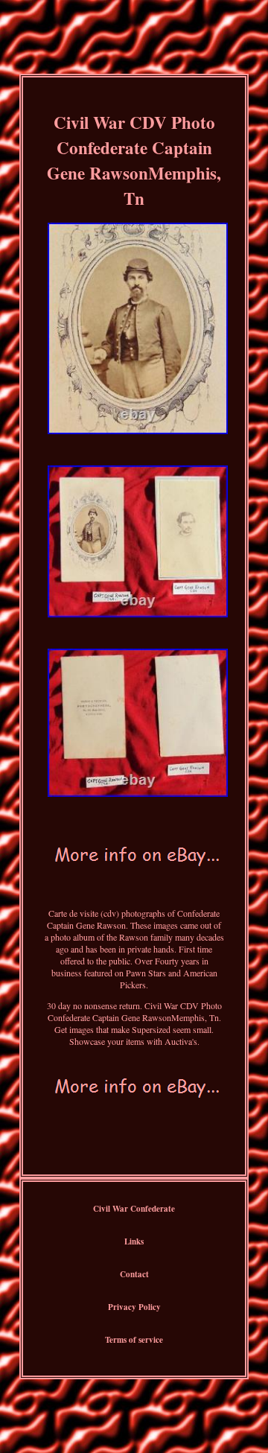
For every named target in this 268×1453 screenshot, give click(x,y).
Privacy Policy (134, 1307)
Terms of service (134, 1340)
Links (134, 1241)
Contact (134, 1274)
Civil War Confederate (134, 1209)
